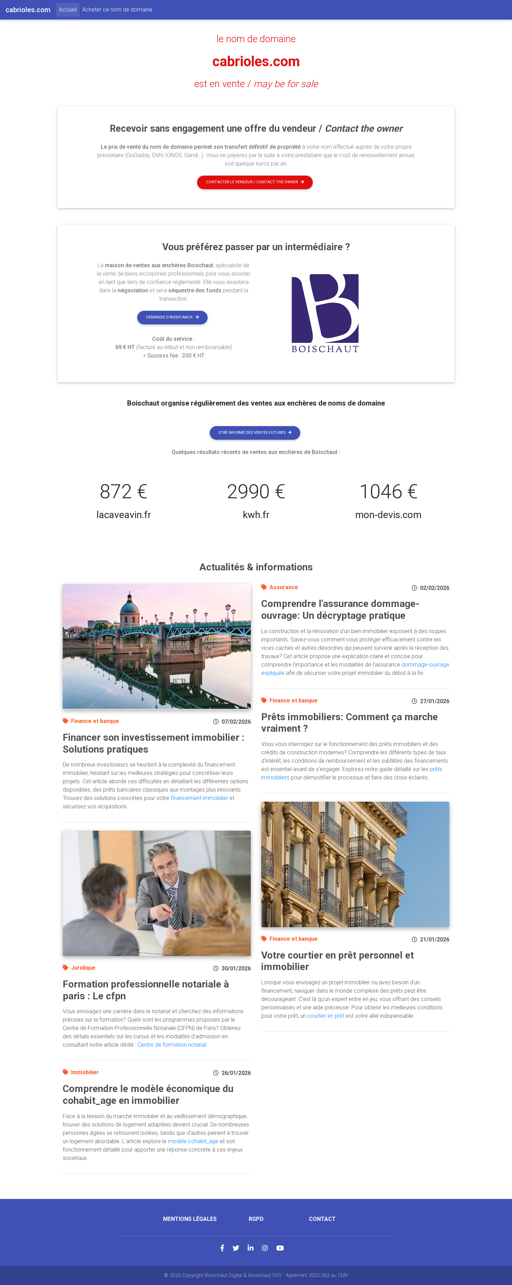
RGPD (256, 1219)
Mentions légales (190, 1219)
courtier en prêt (325, 1016)
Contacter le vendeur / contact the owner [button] (252, 182)
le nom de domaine (256, 39)
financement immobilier (199, 798)
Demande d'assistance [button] (169, 317)
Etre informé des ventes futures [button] (252, 432)
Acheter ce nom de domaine (117, 9)
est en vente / (256, 84)
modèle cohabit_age (193, 1141)
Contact (322, 1219)
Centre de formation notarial (172, 1044)
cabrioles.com (256, 61)
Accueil (69, 9)
